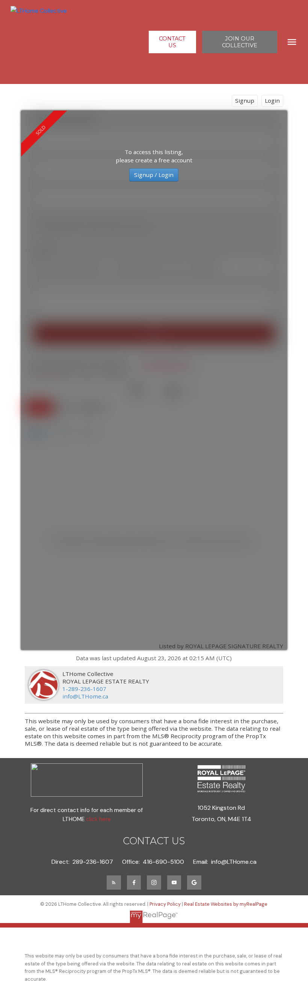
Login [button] (272, 100)
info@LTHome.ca (85, 696)
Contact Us (172, 42)
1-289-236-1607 (84, 688)
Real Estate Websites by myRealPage (225, 904)
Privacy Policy (165, 904)
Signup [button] (244, 100)
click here (98, 819)
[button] (172, 42)
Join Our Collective (239, 42)
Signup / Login (154, 174)
